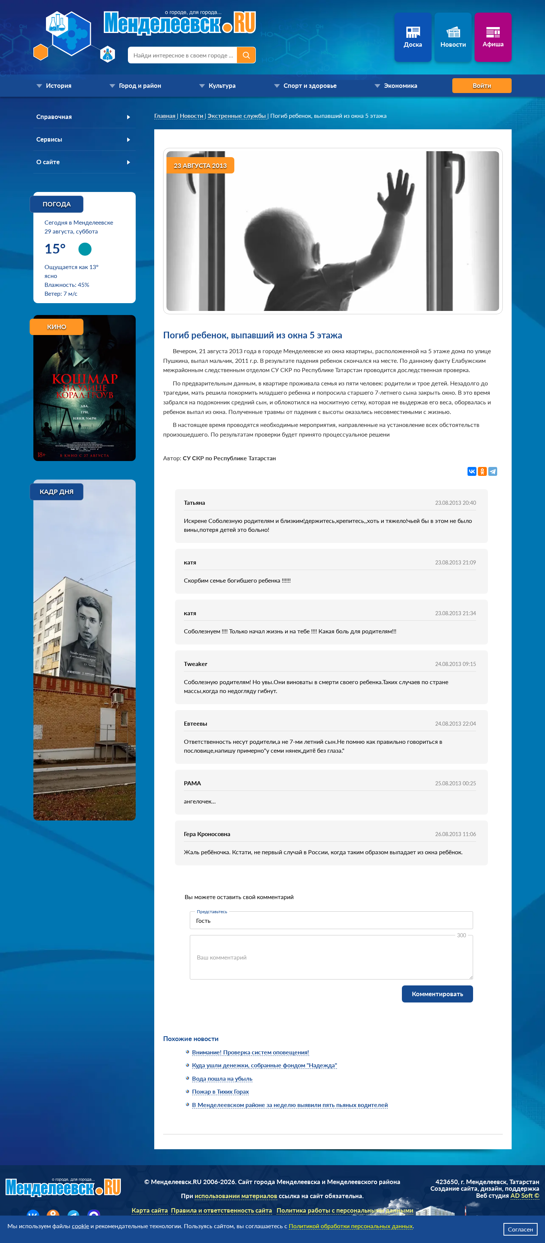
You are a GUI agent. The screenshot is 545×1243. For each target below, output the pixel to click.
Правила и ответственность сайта (221, 1210)
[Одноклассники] (482, 471)
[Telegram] (492, 471)
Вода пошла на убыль (222, 1078)
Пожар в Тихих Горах (220, 1091)
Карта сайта (150, 1210)
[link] (165, 115)
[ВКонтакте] (472, 471)
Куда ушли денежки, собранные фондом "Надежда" (264, 1064)
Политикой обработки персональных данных (351, 1225)
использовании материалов (236, 1196)
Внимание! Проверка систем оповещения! (250, 1051)
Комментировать (437, 994)
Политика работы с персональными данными (345, 1210)
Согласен (520, 1229)
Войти (482, 85)
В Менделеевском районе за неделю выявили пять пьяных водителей (290, 1104)
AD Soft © (525, 1195)
